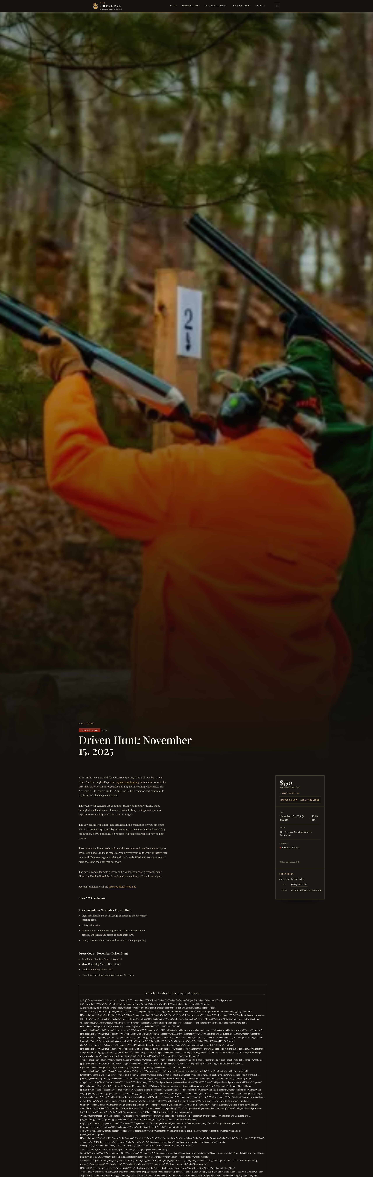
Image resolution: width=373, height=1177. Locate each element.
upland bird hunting (128, 782)
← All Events (87, 723)
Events (261, 6)
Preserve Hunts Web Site (122, 886)
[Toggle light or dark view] (277, 6)
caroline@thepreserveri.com (306, 890)
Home (173, 6)
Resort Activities (216, 6)
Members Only (191, 6)
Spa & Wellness (241, 6)
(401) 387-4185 (299, 884)
